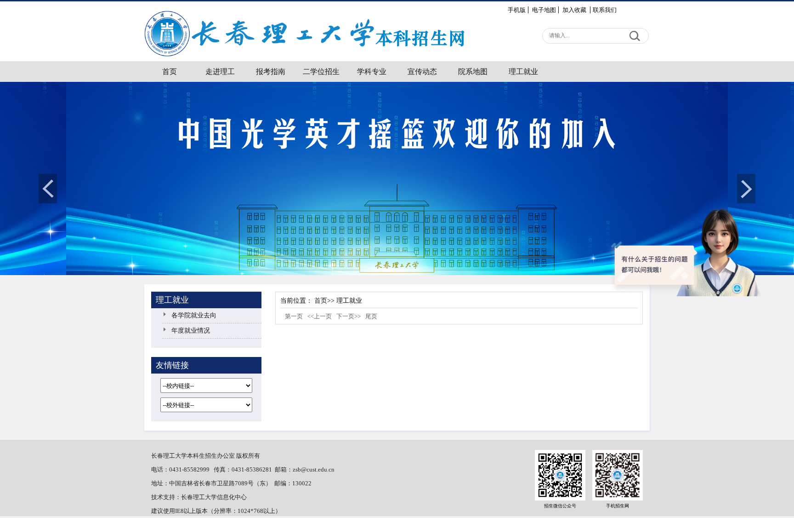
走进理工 (220, 71)
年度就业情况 (190, 330)
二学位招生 (321, 71)
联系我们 (605, 9)
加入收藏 (575, 9)
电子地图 (544, 9)
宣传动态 (422, 71)
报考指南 (270, 71)
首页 (169, 71)
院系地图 (473, 71)
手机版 (517, 9)
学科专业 (371, 71)
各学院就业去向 (193, 315)
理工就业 (523, 71)
